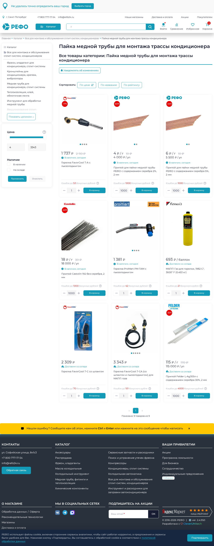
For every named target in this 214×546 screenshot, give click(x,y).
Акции (185, 17)
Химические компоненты (71, 488)
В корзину (94, 190)
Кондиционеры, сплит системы (128, 468)
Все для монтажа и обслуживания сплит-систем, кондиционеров (62, 38)
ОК (153, 513)
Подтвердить (199, 537)
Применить (17, 178)
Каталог (51, 26)
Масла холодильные (68, 468)
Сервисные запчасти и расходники (131, 452)
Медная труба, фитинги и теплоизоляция (71, 481)
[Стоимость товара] (44, 132)
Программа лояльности (177, 457)
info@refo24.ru (66, 17)
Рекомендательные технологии (22, 517)
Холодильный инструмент (72, 473)
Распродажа (63, 457)
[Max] (72, 512)
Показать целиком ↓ (21, 116)
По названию (109, 84)
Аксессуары (63, 452)
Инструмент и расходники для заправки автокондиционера (128, 490)
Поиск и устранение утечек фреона (131, 457)
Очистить (37, 178)
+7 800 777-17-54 (46, 17)
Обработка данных (14, 511)
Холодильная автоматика (124, 473)
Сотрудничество (173, 468)
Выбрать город (83, 6)
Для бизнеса (170, 463)
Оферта (35, 511)
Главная (6, 38)
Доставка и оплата (162, 17)
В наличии (19, 164)
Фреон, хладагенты (67, 463)
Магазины (8, 522)
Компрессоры (117, 463)
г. (16, 17)
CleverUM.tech (192, 523)
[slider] (8, 137)
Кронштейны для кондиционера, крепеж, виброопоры (22, 75)
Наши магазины (134, 17)
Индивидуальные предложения (183, 475)
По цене (85, 84)
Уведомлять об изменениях (81, 70)
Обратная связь (16, 470)
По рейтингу (132, 84)
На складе (19, 170)
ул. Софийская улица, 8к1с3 (19, 452)
